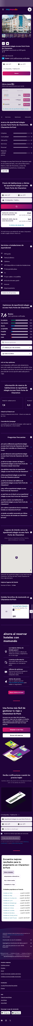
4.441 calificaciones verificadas (20, 58)
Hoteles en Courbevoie (10, 898)
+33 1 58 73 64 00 (7, 56)
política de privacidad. (17, 843)
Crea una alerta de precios (16, 682)
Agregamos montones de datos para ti (15, 943)
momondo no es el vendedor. (12, 940)
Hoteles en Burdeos (9, 913)
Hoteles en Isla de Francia (7, 954)
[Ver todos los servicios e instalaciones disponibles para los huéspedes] (31, 246)
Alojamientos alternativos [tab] (11, 876)
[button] (3, 9)
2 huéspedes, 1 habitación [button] (11, 69)
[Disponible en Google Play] (5, 1012)
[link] (16, 692)
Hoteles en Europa (14, 953)
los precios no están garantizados (16, 934)
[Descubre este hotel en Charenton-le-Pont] (31, 125)
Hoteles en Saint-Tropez (10, 918)
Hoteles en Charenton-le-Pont (22, 954)
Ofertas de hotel (4, 953)
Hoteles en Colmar (8, 908)
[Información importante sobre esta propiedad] (31, 389)
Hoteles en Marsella (8, 905)
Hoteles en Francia (26, 953)
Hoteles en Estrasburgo (10, 903)
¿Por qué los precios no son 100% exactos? (13, 946)
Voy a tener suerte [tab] (9, 880)
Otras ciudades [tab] (8, 872)
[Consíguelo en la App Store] (16, 1012)
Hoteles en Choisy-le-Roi (10, 915)
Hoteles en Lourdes (8, 910)
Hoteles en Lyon (8, 900)
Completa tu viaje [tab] (9, 884)
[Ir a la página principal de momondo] (11, 9)
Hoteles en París (7, 893)
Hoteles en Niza (7, 895)
